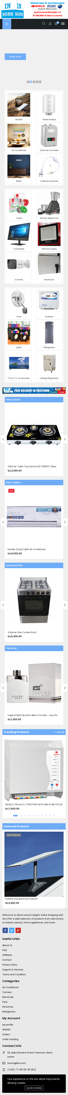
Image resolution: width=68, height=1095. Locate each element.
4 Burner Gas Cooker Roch (22, 632)
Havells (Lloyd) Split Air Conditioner (27, 549)
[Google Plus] (18, 930)
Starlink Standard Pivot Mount (21, 898)
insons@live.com (16, 1063)
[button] (15, 815)
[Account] (50, 24)
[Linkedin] (12, 930)
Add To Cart (11, 433)
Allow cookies (34, 1088)
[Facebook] (5, 930)
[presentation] (3, 439)
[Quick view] (11, 440)
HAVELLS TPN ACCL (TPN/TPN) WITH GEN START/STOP (34, 804)
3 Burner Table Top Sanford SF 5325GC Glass (32, 466)
